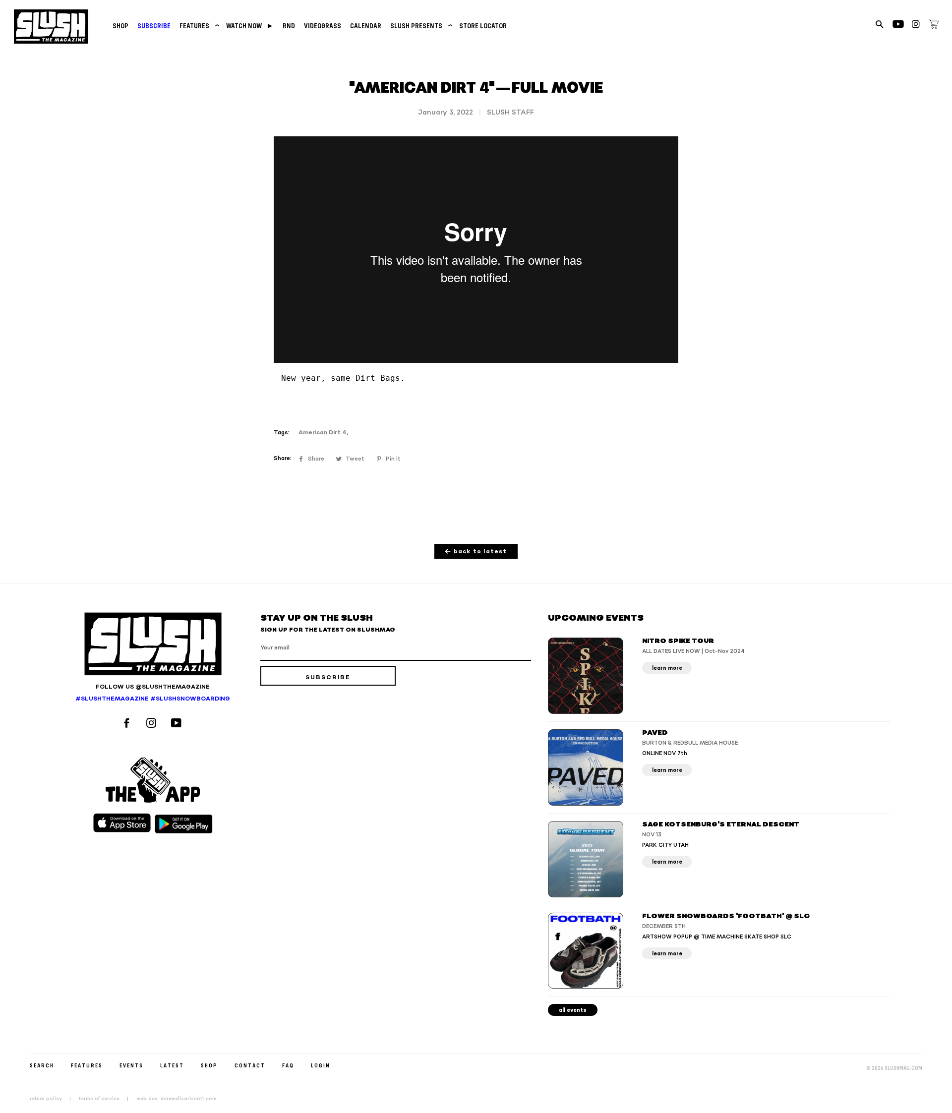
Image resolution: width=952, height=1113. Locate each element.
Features (198, 25)
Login (320, 1065)
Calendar (365, 25)
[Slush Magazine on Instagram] (152, 724)
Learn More (667, 668)
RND (289, 25)
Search (42, 1065)
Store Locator (483, 25)
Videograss (322, 25)
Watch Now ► (250, 25)
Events (131, 1065)
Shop (120, 25)
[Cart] (934, 26)
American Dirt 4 (322, 432)
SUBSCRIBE (154, 25)
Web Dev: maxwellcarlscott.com (176, 1098)
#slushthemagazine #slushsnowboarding (152, 699)
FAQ (288, 1065)
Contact (250, 1065)
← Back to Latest (476, 551)
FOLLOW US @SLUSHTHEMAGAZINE (153, 687)
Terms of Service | (106, 1098)
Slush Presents (420, 25)
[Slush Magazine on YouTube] (177, 724)
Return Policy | (53, 1098)
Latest (172, 1065)
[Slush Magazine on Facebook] (128, 724)
